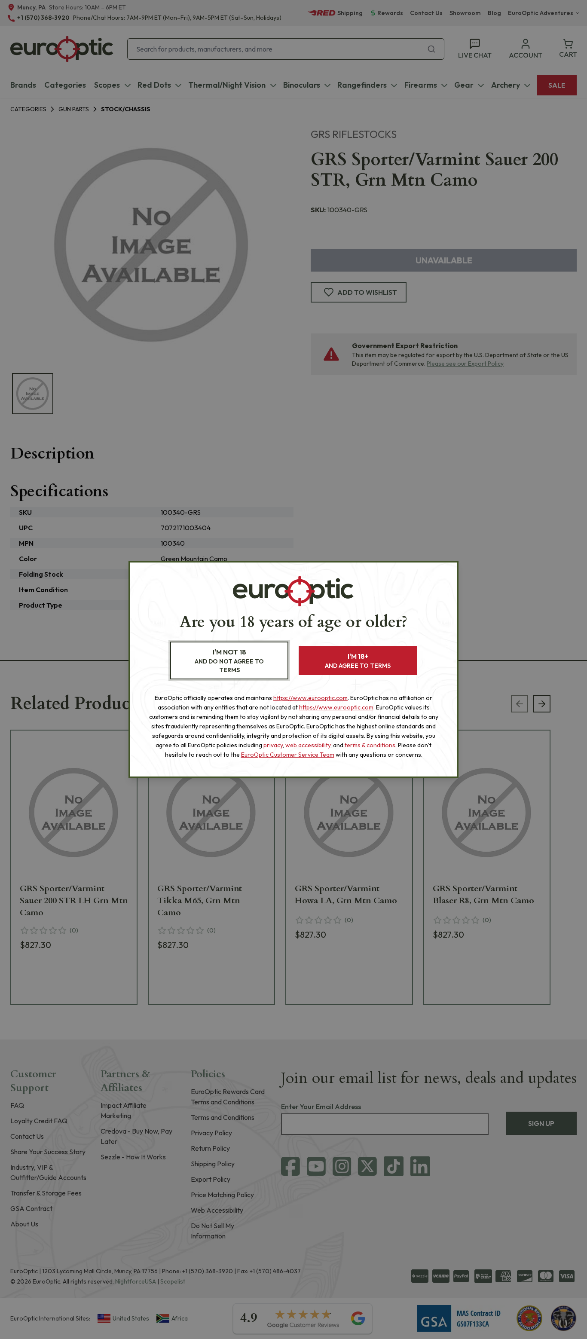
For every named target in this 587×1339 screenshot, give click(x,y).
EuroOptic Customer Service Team (287, 754)
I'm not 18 (229, 661)
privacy (273, 745)
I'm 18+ (358, 661)
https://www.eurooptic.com (310, 698)
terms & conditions (370, 745)
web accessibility (307, 745)
